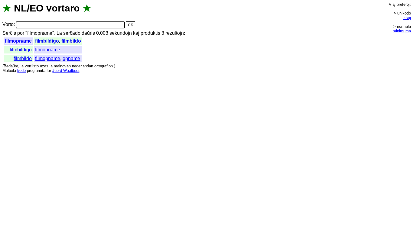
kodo (21, 70)
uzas (44, 66)
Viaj (392, 4)
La (59, 33)
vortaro (63, 8)
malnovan (62, 66)
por (20, 33)
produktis (150, 33)
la (22, 66)
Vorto (8, 24)
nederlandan (82, 66)
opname (71, 58)
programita (36, 70)
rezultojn (174, 33)
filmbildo (71, 41)
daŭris (88, 33)
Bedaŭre (11, 66)
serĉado (71, 33)
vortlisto (32, 66)
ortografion (103, 66)
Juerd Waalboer (65, 70)
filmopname (18, 41)
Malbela (9, 70)
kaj (136, 33)
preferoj (403, 4)
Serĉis (9, 33)
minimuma (402, 31)
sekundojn (120, 33)
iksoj (407, 17)
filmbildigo (47, 41)
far (49, 70)
